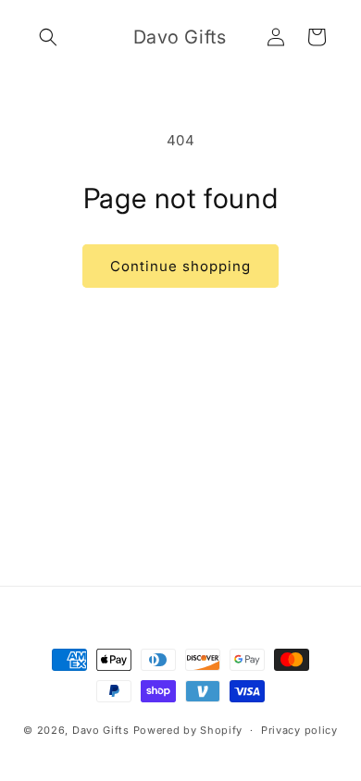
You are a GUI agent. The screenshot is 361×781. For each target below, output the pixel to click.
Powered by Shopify (188, 730)
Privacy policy (299, 730)
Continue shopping (180, 266)
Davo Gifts (101, 730)
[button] (48, 37)
